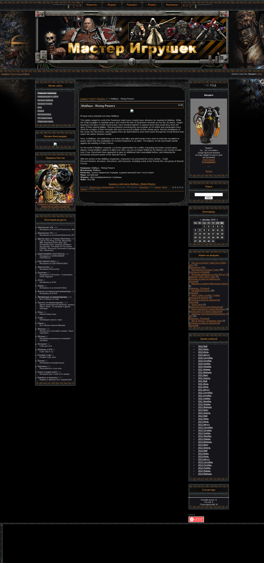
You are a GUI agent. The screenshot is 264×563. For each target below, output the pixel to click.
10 (213, 230)
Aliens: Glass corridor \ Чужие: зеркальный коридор (204, 296)
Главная (5, 74)
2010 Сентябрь (205, 358)
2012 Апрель (204, 413)
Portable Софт (44, 355)
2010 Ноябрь (204, 363)
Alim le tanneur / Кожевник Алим (206, 321)
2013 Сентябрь (205, 462)
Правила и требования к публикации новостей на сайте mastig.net (55, 205)
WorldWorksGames (200, 290)
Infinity (41, 286)
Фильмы (42, 329)
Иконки (41, 361)
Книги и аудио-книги (47, 372)
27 (195, 241)
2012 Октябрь (205, 430)
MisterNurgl (144, 187)
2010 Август (204, 355)
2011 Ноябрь (204, 398)
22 (204, 237)
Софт (40, 317)
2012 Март (203, 410)
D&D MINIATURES (46, 261)
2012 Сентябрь (205, 427)
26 (222, 237)
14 (200, 234)
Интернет (42, 344)
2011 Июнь (203, 384)
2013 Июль (203, 456)
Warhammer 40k (45, 227)
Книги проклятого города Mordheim (208, 309)
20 (195, 237)
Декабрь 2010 (208, 220)
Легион (208, 171)
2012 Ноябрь (204, 433)
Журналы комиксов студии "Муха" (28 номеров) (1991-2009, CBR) (208, 275)
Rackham (42, 272)
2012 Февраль (205, 407)
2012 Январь (204, 404)
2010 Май (202, 346)
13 (195, 234)
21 (200, 237)
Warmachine (43, 267)
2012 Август (204, 424)
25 (217, 237)
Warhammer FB (45, 233)
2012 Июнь (203, 419)
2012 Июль (203, 421)
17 (213, 234)
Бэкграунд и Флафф (199, 272)
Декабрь (101, 99)
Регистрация (17, 74)
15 (204, 234)
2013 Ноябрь (204, 468)
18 (217, 234)
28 (200, 241)
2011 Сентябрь (205, 392)
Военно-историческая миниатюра (54, 291)
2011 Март (203, 375)
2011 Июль (203, 387)
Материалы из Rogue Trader (205, 270)
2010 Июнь (203, 349)
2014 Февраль (205, 474)
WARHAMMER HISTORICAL (51, 254)
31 (213, 241)
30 (209, 241)
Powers (158, 187)
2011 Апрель (204, 378)
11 (218, 230)
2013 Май (202, 450)
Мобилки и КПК (45, 349)
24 (213, 237)
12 (222, 230)
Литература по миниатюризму (52, 297)
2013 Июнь (203, 453)
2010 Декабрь (204, 366)
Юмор (41, 323)
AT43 (40, 280)
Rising (164, 187)
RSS (260, 74)
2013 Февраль (205, 442)
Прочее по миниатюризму (50, 302)
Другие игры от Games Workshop (54, 238)
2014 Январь (204, 471)
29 (204, 241)
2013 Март (203, 445)
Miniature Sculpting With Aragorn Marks (209, 283)
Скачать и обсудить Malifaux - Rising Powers (132, 184)
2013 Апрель (204, 447)
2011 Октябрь (204, 395)
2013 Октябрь (205, 465)
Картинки (42, 366)
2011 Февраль (205, 372)
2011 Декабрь (204, 401)
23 (209, 237)
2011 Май (202, 381)
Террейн (193, 293)
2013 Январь (204, 439)
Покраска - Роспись (199, 288)
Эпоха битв (197, 304)
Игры (40, 312)
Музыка (41, 336)
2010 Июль (203, 352)
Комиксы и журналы (47, 377)
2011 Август (204, 390)
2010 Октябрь (205, 361)
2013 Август (204, 459)
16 (209, 234)
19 (222, 234)
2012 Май (202, 416)
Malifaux (83, 189)
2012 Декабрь (204, 436)
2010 (92, 99)
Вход (27, 74)
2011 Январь (204, 369)
